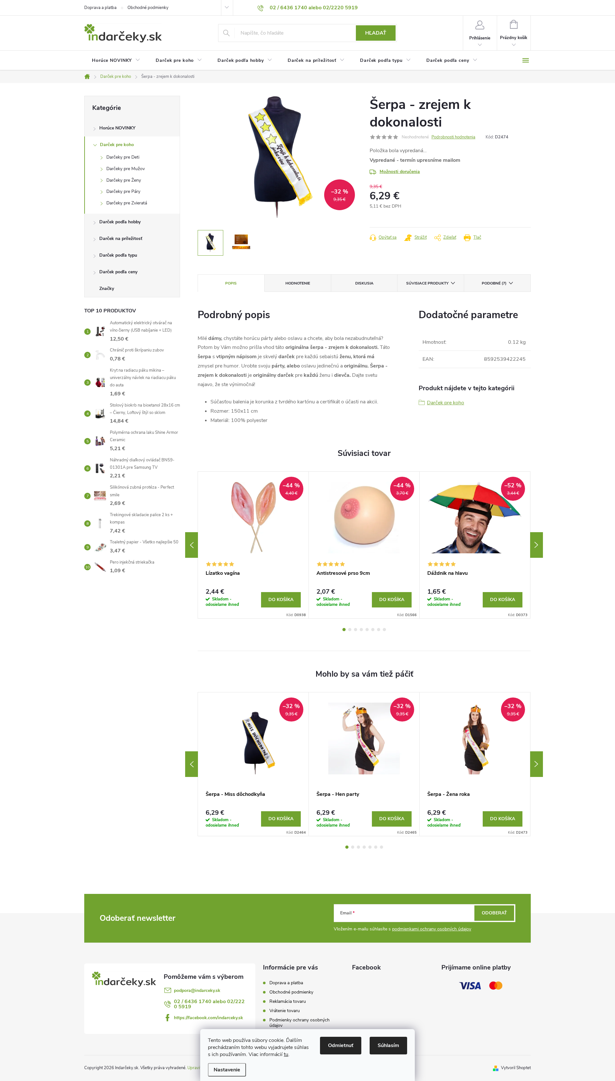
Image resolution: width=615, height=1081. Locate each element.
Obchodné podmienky (147, 8)
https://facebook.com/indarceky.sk (208, 1018)
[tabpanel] (253, 545)
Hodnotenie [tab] (297, 283)
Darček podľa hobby (120, 222)
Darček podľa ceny (118, 272)
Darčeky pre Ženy (123, 180)
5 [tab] (367, 629)
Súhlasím (388, 1045)
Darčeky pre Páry (123, 191)
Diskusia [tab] (364, 283)
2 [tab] (349, 629)
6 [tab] (372, 629)
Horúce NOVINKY (117, 128)
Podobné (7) (494, 283)
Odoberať (494, 913)
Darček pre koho (117, 145)
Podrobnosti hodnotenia (453, 137)
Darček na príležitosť (120, 238)
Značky (106, 288)
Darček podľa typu (118, 255)
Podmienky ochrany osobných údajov (299, 1022)
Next (536, 545)
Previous (191, 545)
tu (286, 1054)
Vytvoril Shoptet (516, 1068)
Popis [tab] (231, 283)
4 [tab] (361, 629)
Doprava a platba (100, 8)
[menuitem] (116, 60)
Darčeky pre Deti (122, 157)
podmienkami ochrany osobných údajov (431, 929)
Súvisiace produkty (427, 283)
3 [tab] (355, 629)
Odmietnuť (340, 1045)
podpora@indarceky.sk (197, 990)
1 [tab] (344, 629)
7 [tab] (378, 629)
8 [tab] (384, 629)
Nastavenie (227, 1069)
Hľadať (375, 33)
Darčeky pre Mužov (125, 169)
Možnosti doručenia (400, 172)
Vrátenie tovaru (284, 1011)
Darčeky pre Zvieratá (126, 203)
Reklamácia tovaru (287, 1001)
